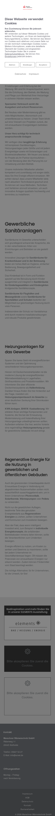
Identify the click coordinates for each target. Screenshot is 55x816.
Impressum (34, 73)
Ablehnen (12, 64)
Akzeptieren (43, 65)
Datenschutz (20, 73)
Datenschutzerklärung (14, 53)
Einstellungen (27, 65)
